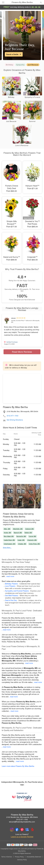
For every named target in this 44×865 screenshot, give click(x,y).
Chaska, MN (22, 544)
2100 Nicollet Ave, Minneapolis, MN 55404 (22, 817)
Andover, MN (29, 529)
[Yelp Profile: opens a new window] (32, 829)
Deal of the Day (11, 600)
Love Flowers (10, 586)
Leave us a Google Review (22, 836)
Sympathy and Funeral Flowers (17, 591)
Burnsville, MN (21, 536)
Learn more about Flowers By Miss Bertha (18, 766)
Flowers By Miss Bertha (22, 2)
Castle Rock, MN (9, 540)
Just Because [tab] (33, 65)
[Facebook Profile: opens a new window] (17, 829)
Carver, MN (32, 536)
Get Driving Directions (15, 420)
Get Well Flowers (11, 595)
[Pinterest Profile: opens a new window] (22, 829)
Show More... (7, 547)
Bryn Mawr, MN (9, 536)
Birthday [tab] (9, 65)
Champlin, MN (32, 540)
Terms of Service (6, 856)
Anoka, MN (7, 532)
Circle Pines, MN (34, 544)
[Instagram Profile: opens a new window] (11, 829)
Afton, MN (7, 529)
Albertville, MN (18, 529)
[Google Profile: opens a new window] (27, 829)
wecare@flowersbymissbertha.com (22, 822)
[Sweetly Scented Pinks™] (7, 320)
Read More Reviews (22, 351)
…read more (9, 576)
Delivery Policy (22, 859)
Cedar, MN (21, 540)
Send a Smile (12, 54)
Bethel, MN (28, 532)
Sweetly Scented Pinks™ (18, 320)
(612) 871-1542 (12, 416)
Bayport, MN (18, 532)
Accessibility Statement (34, 856)
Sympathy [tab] (20, 65)
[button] (39, 860)
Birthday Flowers (11, 583)
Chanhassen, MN (9, 544)
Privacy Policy (19, 856)
